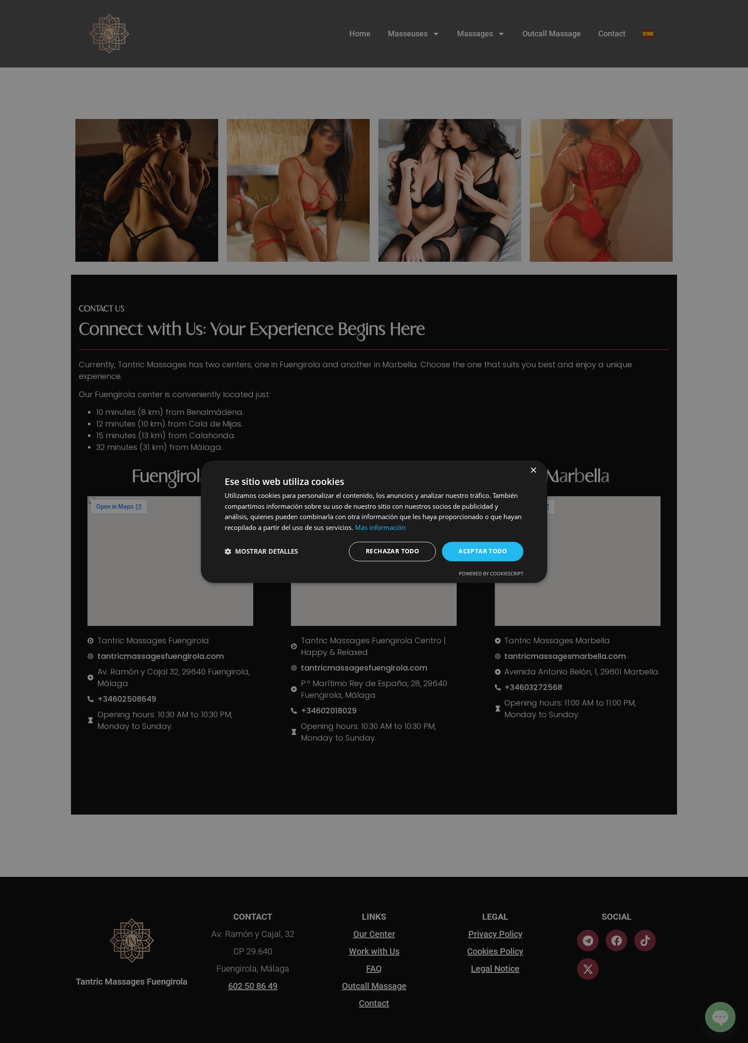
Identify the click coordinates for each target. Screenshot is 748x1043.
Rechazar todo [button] (392, 551)
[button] (261, 551)
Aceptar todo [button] (482, 551)
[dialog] (374, 521)
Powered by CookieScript (491, 573)
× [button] (533, 470)
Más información (380, 527)
